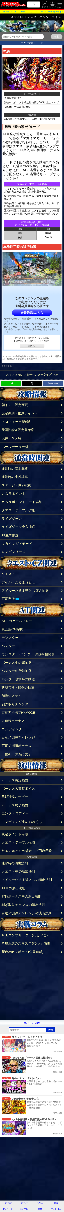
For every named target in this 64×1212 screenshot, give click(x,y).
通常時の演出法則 (15, 863)
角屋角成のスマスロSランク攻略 (26, 943)
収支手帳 (45, 7)
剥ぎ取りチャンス (15, 704)
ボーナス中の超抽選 (17, 662)
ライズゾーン (12, 518)
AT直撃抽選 (10, 535)
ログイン (34, 4)
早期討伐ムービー (15, 797)
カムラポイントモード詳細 (22, 502)
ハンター (8, 646)
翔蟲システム (12, 696)
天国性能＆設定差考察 (18, 430)
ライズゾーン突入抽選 (18, 527)
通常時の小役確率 (15, 477)
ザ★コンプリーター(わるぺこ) (25, 935)
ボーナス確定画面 (15, 780)
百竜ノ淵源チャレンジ (18, 737)
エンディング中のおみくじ (22, 822)
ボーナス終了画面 (15, 805)
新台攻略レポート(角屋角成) (22, 952)
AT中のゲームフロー (17, 621)
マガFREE (56, 1209)
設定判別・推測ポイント (20, 413)
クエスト (8, 574)
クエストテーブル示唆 (18, 842)
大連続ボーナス (13, 721)
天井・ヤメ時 (11, 438)
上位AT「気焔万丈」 (17, 754)
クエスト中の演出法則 (18, 871)
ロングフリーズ (13, 552)
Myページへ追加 (32, 1023)
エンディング (12, 729)
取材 (40, 1209)
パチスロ (8, 1203)
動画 (56, 1203)
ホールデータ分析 (15, 446)
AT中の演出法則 (13, 888)
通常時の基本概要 (15, 468)
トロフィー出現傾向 (17, 421)
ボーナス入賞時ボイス (18, 788)
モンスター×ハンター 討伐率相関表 (28, 654)
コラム (40, 1203)
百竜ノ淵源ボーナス (17, 745)
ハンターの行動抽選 (17, 671)
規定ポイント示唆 (15, 834)
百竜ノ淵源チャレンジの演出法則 (27, 913)
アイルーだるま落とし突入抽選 (25, 590)
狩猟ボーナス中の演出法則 (21, 896)
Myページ (52, 7)
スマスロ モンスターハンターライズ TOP (32, 374)
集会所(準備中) (12, 629)
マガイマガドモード (17, 543)
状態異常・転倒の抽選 (18, 687)
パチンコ (24, 1203)
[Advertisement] (32, 988)
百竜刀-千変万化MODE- (19, 712)
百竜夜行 (10, 599)
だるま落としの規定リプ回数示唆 (27, 851)
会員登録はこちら (32, 312)
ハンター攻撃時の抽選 (18, 679)
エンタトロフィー (15, 813)
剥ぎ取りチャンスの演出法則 (23, 905)
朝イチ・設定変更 (15, 405)
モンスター (10, 637)
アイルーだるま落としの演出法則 (27, 880)
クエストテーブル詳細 (18, 510)
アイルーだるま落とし (18, 582)
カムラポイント (13, 493)
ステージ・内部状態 (16, 485)
